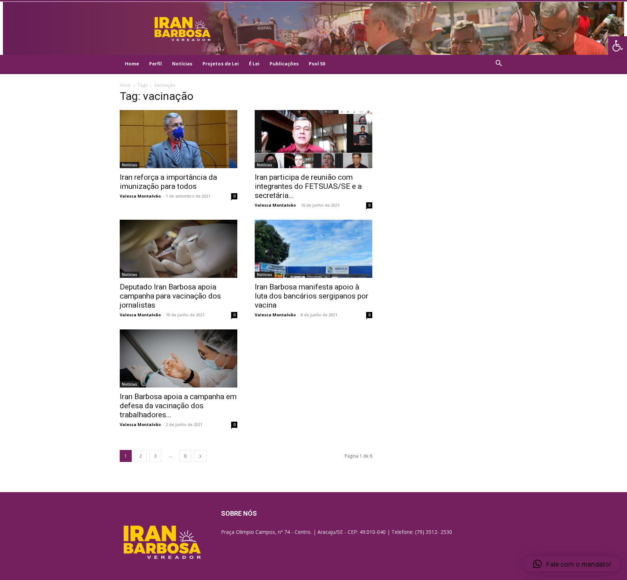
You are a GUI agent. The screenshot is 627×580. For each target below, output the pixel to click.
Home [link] (132, 63)
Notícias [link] (182, 63)
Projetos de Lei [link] (220, 63)
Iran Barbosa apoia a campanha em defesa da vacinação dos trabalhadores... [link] (178, 405)
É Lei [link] (254, 63)
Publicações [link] (284, 63)
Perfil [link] (155, 63)
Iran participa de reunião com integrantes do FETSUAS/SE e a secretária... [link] (308, 186)
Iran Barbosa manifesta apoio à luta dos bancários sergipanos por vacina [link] (311, 296)
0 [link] (234, 196)
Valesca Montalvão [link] (140, 196)
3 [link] (155, 456)
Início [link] (125, 85)
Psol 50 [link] (317, 63)
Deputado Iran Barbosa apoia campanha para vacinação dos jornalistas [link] (170, 296)
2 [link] (140, 456)
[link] (617, 45)
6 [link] (185, 456)
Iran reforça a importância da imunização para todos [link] (168, 182)
